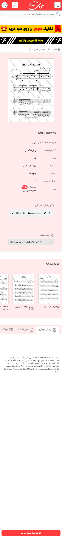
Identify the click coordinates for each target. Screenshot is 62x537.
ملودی (54, 49)
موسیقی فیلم (39, 49)
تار (48, 49)
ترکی (30, 49)
